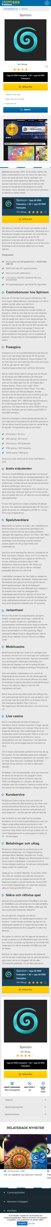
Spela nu (27, 87)
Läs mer (31, 1223)
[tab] (25, 1099)
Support (9, 1100)
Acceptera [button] (22, 1223)
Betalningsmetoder (14, 1107)
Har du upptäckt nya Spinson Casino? (23, 1175)
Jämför (27, 110)
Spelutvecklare (12, 1114)
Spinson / (31, 204)
